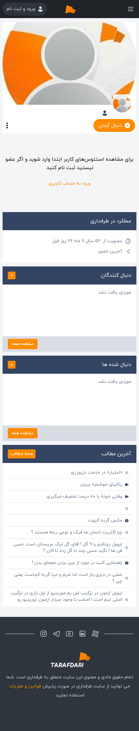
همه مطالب (21, 454)
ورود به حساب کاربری (69, 183)
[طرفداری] (77, 9)
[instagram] (44, 634)
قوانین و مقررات (25, 686)
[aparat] (95, 634)
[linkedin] (82, 634)
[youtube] (69, 634)
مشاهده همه (23, 344)
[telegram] (56, 634)
